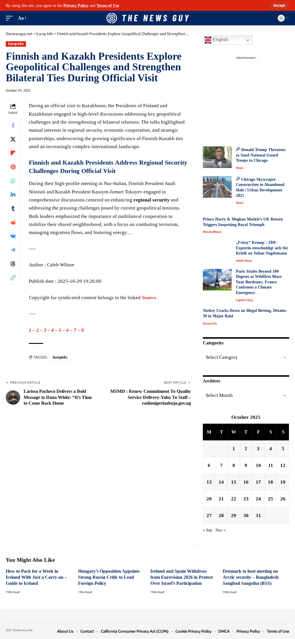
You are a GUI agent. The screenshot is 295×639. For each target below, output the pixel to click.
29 (233, 515)
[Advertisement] (252, 98)
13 (209, 482)
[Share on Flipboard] (13, 153)
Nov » (220, 530)
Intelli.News (244, 260)
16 (246, 482)
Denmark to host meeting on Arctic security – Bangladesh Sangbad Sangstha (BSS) (251, 577)
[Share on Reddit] (13, 222)
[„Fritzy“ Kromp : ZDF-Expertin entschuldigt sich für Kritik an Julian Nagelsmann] (217, 251)
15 (233, 482)
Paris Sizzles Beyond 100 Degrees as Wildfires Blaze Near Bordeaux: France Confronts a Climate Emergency (258, 282)
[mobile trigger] (11, 18)
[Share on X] (13, 139)
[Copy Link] (13, 277)
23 (246, 499)
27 (209, 515)
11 (270, 465)
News (240, 167)
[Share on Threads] (13, 264)
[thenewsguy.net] (147, 18)
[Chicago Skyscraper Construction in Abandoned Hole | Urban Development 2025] (217, 187)
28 (221, 515)
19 (282, 482)
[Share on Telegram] (13, 250)
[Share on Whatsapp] (13, 181)
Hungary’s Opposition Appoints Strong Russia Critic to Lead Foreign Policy (109, 577)
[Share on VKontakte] (13, 236)
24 (258, 499)
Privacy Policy (75, 5)
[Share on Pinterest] (13, 167)
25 (270, 499)
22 (233, 499)
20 (209, 499)
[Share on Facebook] (13, 125)
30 (246, 515)
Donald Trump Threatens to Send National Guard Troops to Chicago (260, 155)
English (219, 39)
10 (258, 465)
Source (149, 297)
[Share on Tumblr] (13, 208)
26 (282, 499)
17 (258, 482)
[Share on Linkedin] (13, 194)
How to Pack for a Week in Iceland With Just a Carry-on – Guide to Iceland (36, 577)
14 (221, 482)
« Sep (207, 530)
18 (270, 482)
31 (258, 515)
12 (282, 465)
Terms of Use (108, 5)
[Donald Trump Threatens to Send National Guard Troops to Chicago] (217, 157)
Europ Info (15, 44)
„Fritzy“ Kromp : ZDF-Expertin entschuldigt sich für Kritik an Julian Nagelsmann (262, 247)
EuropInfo (60, 357)
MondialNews (212, 231)
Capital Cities (244, 300)
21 (221, 499)
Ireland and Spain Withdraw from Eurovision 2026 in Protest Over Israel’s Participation (181, 577)
